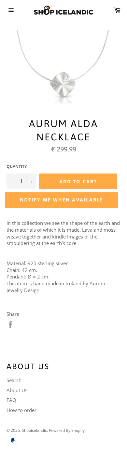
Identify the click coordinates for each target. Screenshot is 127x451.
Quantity (17, 166)
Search (14, 380)
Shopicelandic (34, 430)
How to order (21, 410)
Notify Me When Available (61, 200)
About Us (17, 390)
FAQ (11, 400)
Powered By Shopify (67, 430)
